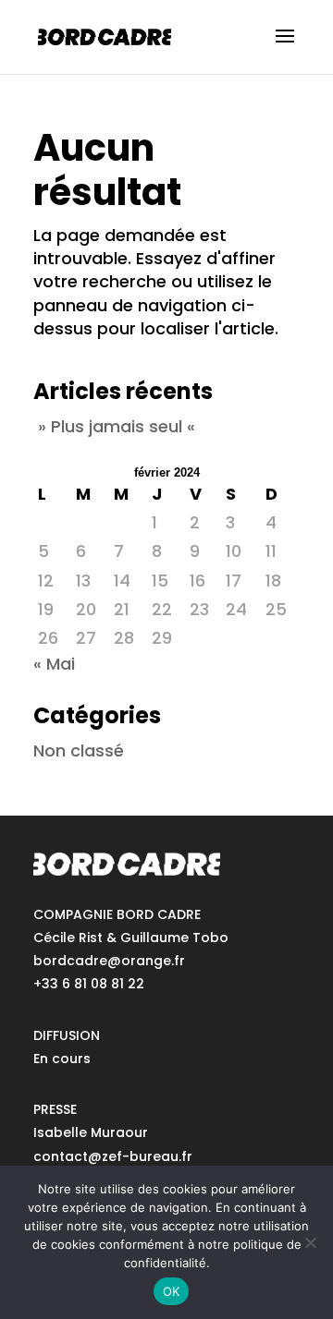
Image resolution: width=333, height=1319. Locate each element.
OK (171, 1291)
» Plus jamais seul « (116, 426)
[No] (310, 1242)
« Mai (54, 663)
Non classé (78, 750)
